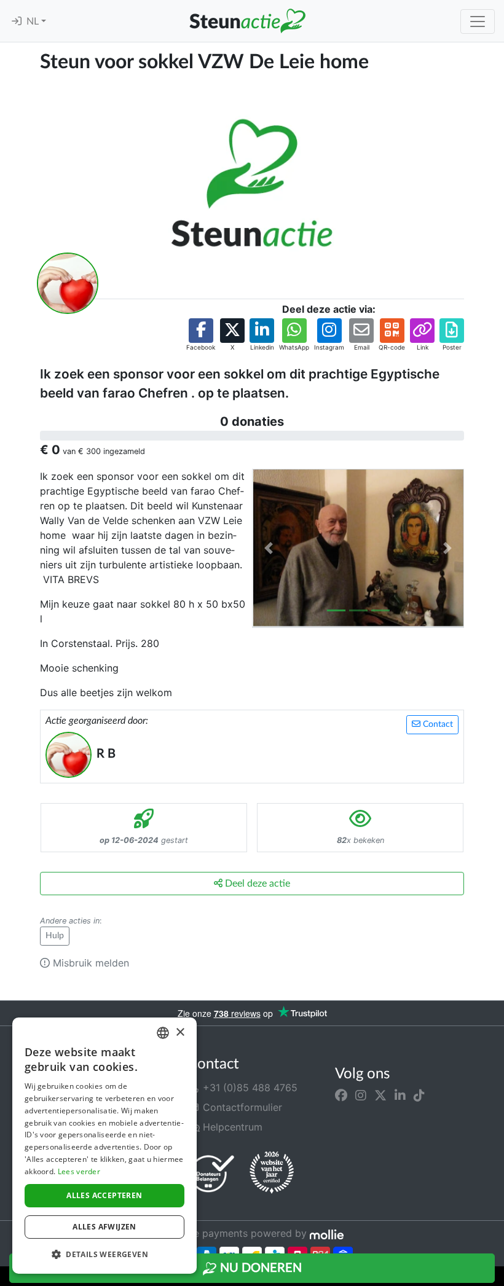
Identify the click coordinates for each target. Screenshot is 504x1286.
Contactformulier (241, 1107)
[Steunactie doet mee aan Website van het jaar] (272, 1172)
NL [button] (33, 21)
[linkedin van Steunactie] (400, 1095)
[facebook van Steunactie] (341, 1095)
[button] (200, 335)
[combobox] (163, 1033)
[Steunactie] (247, 21)
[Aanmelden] (16, 21)
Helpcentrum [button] (231, 1127)
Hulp (54, 935)
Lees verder (79, 1171)
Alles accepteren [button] (104, 1195)
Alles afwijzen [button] (104, 1226)
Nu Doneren (259, 1268)
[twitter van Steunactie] (380, 1095)
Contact (436, 724)
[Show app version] (495, 1277)
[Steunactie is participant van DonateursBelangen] (212, 1173)
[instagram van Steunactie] (360, 1095)
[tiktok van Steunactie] (419, 1095)
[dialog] (104, 1145)
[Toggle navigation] (477, 21)
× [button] (179, 1032)
